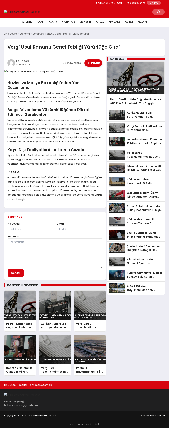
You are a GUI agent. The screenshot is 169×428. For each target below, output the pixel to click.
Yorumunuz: (15, 236)
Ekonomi (114, 22)
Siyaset (142, 22)
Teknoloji (68, 22)
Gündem (27, 22)
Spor (40, 22)
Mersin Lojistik (92, 424)
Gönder (15, 273)
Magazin (85, 22)
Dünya (100, 22)
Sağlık (53, 22)
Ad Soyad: (14, 223)
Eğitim (129, 22)
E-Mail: (60, 223)
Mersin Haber (76, 424)
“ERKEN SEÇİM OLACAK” (104, 3)
